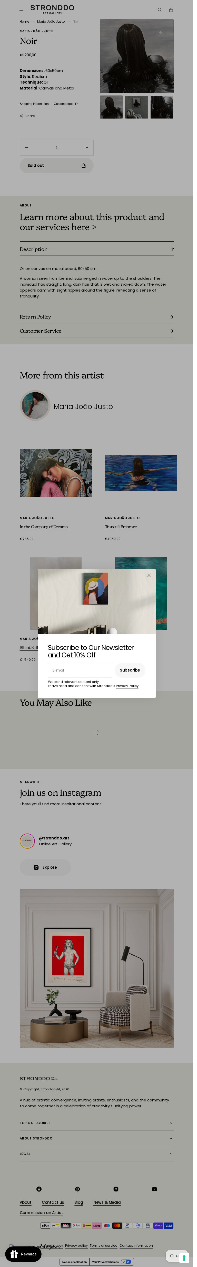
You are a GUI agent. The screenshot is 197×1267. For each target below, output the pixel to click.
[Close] (149, 575)
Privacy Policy (127, 685)
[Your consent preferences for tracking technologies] (184, 1258)
